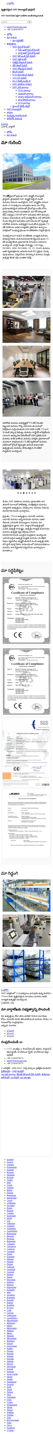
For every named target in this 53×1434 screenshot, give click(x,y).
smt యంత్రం (25, 1077)
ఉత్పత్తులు (11, 43)
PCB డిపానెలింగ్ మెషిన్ (22, 75)
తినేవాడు (46, 1074)
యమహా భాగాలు (25, 93)
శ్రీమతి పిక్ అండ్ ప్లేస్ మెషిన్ (28, 1074)
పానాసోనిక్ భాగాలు (26, 100)
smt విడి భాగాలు (8, 1074)
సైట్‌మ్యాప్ (5, 1071)
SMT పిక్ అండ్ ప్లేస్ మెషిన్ (23, 56)
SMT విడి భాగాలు (20, 87)
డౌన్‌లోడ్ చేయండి (14, 118)
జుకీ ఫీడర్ (5, 1077)
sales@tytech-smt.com (17, 1061)
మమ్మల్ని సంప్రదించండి (17, 115)
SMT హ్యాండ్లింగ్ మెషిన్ (22, 68)
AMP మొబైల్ (18, 1071)
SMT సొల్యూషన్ (14, 109)
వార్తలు (10, 112)
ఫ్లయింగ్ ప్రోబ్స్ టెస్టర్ (21, 106)
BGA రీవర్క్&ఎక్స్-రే (21, 81)
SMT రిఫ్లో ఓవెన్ (19, 59)
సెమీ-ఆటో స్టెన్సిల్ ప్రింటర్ (28, 50)
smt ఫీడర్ (15, 1077)
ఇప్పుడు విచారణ (8, 1025)
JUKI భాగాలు (24, 90)
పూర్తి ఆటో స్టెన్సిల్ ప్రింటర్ (29, 53)
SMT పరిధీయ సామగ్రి (22, 84)
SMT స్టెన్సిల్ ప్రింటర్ (21, 47)
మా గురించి (12, 37)
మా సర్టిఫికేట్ (17, 40)
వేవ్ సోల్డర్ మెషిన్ (19, 65)
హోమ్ (9, 34)
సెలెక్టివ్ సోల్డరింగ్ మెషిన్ (22, 62)
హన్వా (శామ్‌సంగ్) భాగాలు (30, 97)
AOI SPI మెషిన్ (19, 78)
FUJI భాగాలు (24, 103)
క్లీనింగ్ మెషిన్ (18, 72)
